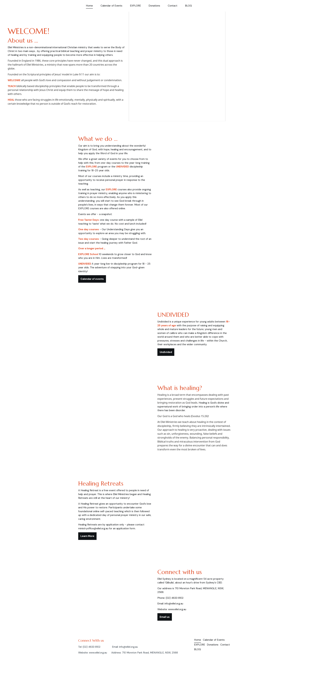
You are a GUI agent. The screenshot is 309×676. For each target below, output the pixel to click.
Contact (172, 5)
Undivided (166, 352)
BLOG (188, 5)
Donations (154, 5)
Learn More (87, 536)
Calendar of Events (111, 5)
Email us (165, 617)
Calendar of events (92, 279)
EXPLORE (135, 5)
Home (89, 5)
